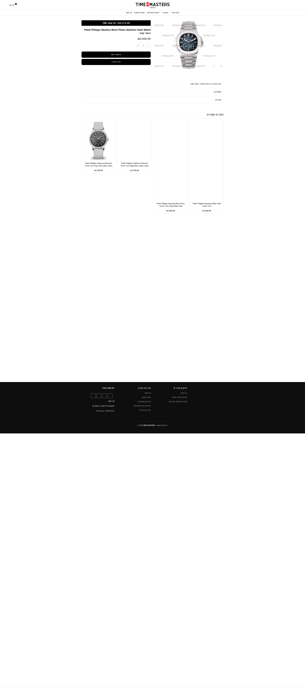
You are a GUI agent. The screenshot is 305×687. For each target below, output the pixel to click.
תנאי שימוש (146, 397)
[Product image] (207, 181)
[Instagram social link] (104, 395)
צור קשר (148, 393)
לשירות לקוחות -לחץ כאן (178, 402)
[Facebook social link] (110, 395)
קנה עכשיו (116, 62)
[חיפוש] (295, 5)
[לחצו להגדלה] (218, 67)
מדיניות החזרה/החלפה (142, 406)
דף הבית (184, 393)
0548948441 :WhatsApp (105, 411)
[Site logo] (152, 5)
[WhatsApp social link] (99, 395)
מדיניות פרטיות (145, 410)
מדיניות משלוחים (144, 402)
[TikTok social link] (93, 395)
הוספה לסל (116, 54)
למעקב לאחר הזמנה (179, 397)
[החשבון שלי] (21, 5)
